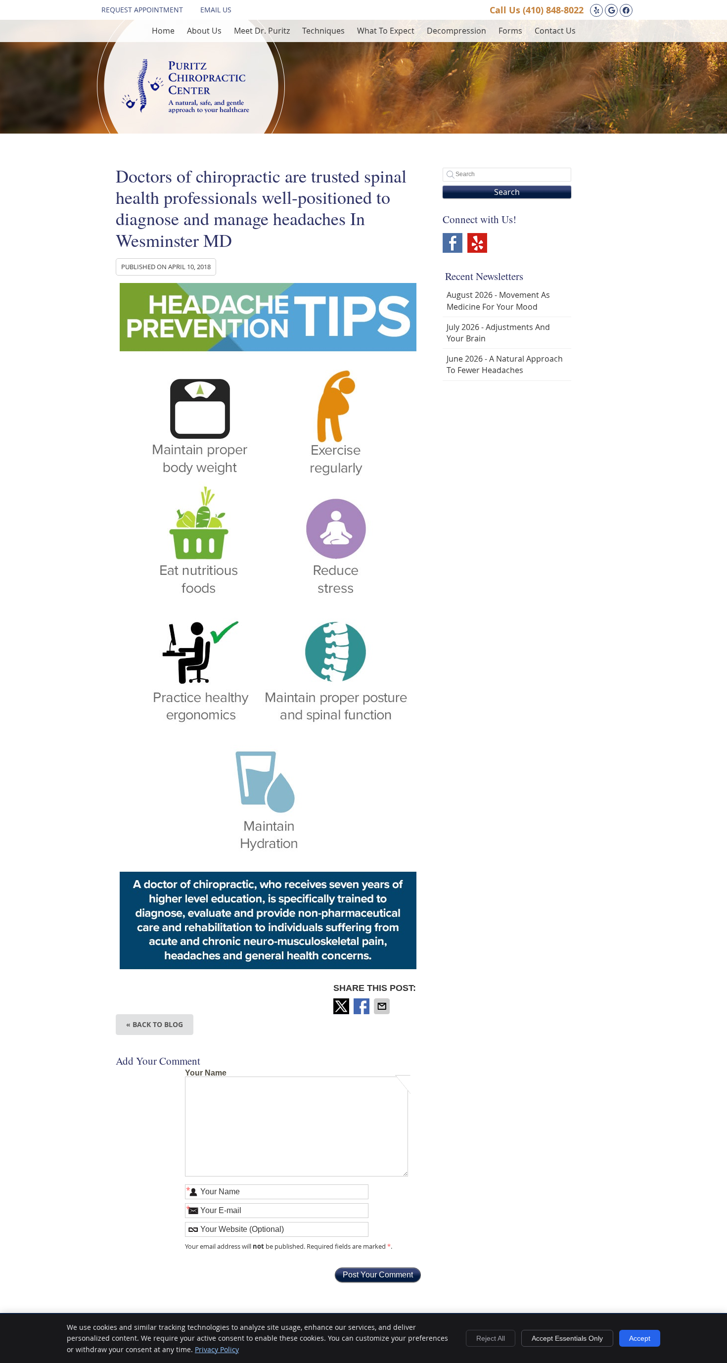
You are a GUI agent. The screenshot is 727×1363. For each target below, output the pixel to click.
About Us (204, 30)
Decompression (456, 30)
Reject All (490, 1338)
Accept (639, 1338)
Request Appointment (142, 9)
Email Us (215, 9)
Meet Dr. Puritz (262, 30)
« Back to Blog (154, 1024)
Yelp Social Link (477, 243)
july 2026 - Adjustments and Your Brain (498, 333)
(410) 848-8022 (553, 10)
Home (163, 30)
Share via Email (383, 1006)
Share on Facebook (362, 1006)
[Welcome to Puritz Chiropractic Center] (185, 110)
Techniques (323, 30)
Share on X (342, 1006)
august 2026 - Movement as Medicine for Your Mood (498, 300)
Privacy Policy (217, 1349)
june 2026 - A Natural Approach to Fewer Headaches (505, 364)
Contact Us (555, 30)
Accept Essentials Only (567, 1338)
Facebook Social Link (452, 243)
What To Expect (385, 30)
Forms (510, 30)
